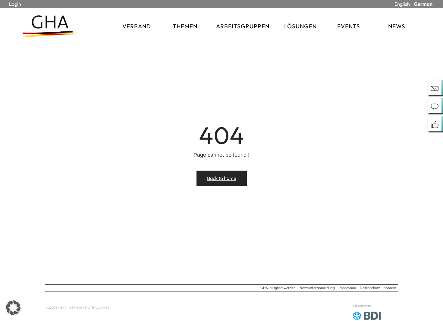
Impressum (347, 287)
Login (15, 4)
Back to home (221, 178)
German (423, 4)
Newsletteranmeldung (317, 287)
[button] (13, 307)
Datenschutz (370, 287)
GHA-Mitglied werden (278, 287)
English (402, 4)
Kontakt (390, 287)
